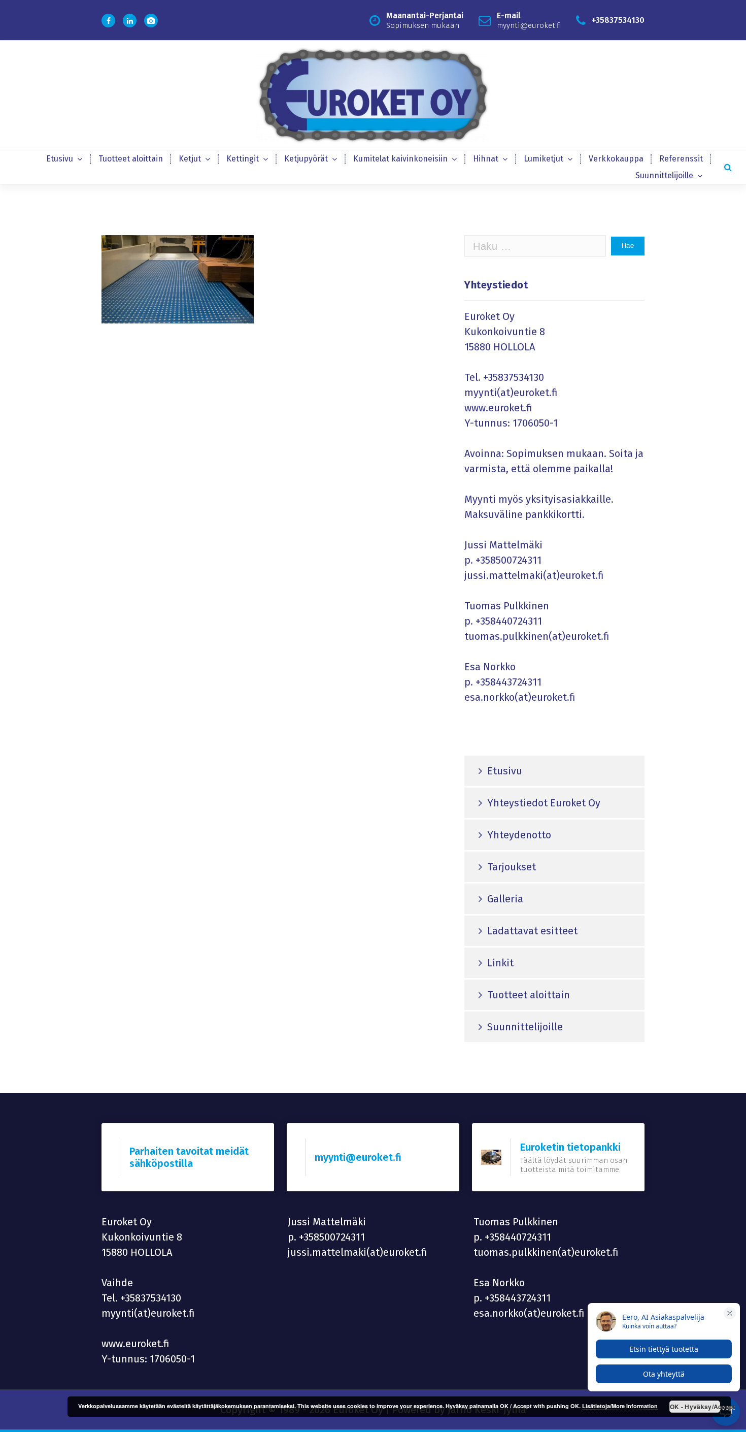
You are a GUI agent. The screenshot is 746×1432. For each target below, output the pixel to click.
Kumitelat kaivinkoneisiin (400, 159)
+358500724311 (508, 560)
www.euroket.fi (498, 408)
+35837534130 (513, 377)
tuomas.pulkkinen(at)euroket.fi (536, 636)
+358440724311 (509, 621)
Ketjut (190, 159)
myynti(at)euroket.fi (511, 392)
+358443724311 (508, 682)
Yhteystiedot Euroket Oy (543, 803)
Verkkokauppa (616, 159)
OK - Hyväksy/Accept (695, 1406)
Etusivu (59, 159)
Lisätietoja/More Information (620, 1406)
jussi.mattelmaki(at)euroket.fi (534, 575)
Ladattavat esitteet (532, 931)
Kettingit (242, 159)
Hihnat (485, 159)
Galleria (505, 899)
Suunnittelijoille (664, 175)
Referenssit (681, 159)
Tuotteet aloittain (130, 159)
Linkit (500, 963)
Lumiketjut (543, 159)
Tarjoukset (511, 867)
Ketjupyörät (306, 159)
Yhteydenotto (519, 835)
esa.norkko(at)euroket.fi (519, 697)
